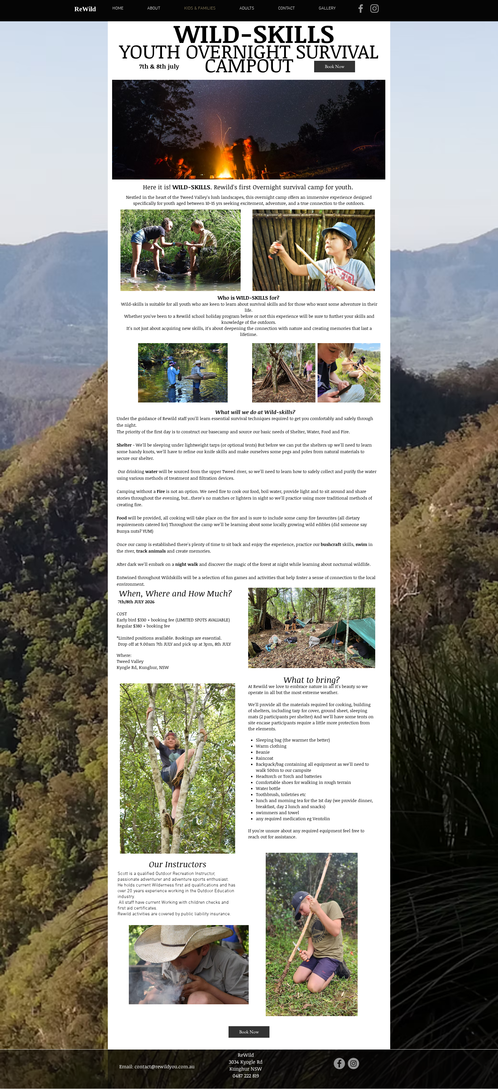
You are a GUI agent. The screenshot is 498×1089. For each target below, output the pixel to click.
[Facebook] (339, 1063)
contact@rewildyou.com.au (165, 1066)
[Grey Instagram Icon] (374, 8)
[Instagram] (353, 1063)
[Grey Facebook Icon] (360, 8)
